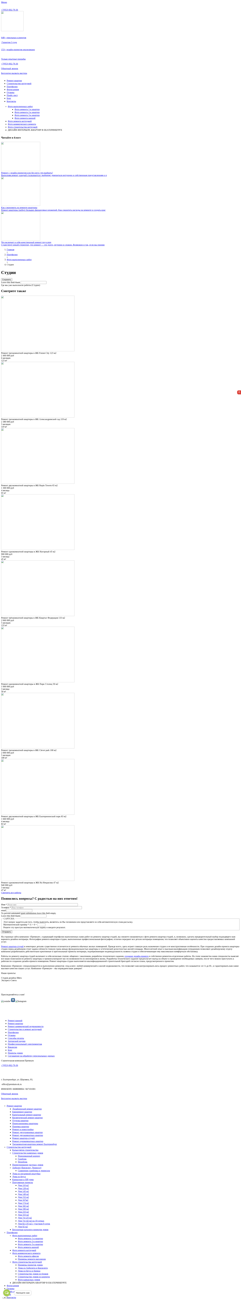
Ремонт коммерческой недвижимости (26, 1026)
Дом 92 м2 (23, 1226)
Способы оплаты (16, 1038)
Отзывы (10, 92)
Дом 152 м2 (23, 1197)
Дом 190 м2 (23, 1209)
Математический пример (16, 924)
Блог (9, 98)
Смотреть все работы (11, 892)
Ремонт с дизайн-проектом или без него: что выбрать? (27, 173)
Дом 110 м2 (23, 1185)
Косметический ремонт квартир (27, 1117)
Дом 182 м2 (23, 1206)
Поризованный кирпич (29, 1156)
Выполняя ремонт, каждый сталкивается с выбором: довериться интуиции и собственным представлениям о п (54, 175)
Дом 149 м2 (23, 1194)
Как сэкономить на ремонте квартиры (19, 207)
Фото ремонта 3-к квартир (27, 115)
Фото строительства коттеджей (22, 127)
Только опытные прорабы (13, 59)
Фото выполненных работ (20, 106)
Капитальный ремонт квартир (26, 1115)
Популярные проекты (22, 1182)
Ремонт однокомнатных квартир (27, 1141)
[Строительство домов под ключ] (12, 30)
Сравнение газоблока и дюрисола (34, 1170)
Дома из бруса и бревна (29, 1271)
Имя (4, 904)
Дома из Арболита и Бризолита (33, 1268)
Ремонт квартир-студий (12, 946)
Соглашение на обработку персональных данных (31, 1056)
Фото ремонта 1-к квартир (27, 109)
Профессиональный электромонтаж (25, 1044)
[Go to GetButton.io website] (6, 1298)
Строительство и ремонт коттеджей (25, 1029)
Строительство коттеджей (19, 83)
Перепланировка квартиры (25, 1123)
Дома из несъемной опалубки (26, 1173)
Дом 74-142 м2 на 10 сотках (31, 1221)
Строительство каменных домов (27, 1153)
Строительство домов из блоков (33, 1274)
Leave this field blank (11, 282)
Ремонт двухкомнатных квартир (27, 1135)
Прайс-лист (12, 95)
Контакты (11, 101)
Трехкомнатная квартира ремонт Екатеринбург (34, 1144)
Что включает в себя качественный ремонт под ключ (26, 242)
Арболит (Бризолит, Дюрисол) (26, 1168)
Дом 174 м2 (23, 1203)
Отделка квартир (20, 1120)
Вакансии (12, 1047)
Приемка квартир (20, 1126)
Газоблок (22, 1159)
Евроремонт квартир (22, 1112)
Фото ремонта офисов (28, 1256)
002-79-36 (9, 10)
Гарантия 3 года (9, 42)
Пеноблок (22, 1162)
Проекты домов (15, 1053)
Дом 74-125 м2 (25, 1218)
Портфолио (12, 86)
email (3, 910)
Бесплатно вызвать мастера (14, 73)
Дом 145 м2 (23, 1191)
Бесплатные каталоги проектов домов (30, 1229)
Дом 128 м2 (23, 1188)
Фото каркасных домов (29, 1279)
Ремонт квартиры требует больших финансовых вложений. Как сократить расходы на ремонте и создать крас (53, 210)
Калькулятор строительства (25, 1150)
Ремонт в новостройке (23, 1129)
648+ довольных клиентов (13, 37)
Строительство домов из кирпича (34, 1277)
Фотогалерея (13, 89)
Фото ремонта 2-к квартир (27, 112)
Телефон (6, 907)
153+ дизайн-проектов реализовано (18, 49)
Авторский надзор (16, 1041)
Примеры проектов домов (30, 1265)
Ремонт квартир (14, 80)
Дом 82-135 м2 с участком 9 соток (34, 1224)
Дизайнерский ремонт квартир (27, 1109)
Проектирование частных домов (27, 1165)
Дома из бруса (19, 1176)
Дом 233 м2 (23, 1212)
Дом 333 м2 (23, 1215)
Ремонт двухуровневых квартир (27, 1132)
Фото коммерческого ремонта (22, 124)
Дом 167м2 (23, 1200)
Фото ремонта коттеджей (20, 121)
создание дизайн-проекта (137, 956)
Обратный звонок (9, 68)
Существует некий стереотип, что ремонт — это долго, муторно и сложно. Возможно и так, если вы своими (53, 245)
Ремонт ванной (15, 1020)
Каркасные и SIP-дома (23, 1179)
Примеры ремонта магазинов (32, 1259)
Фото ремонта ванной (25, 118)
